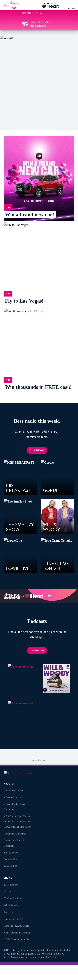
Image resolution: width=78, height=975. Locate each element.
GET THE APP (37, 650)
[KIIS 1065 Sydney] (18, 5)
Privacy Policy (11, 852)
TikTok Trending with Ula (16, 939)
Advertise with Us (12, 797)
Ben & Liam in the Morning (17, 932)
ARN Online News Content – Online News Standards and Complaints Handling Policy (18, 821)
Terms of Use (10, 859)
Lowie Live (9, 912)
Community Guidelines (15, 833)
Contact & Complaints (14, 790)
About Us (9, 784)
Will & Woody (11, 905)
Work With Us (11, 866)
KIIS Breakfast (11, 884)
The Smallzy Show (13, 898)
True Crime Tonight (13, 919)
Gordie (7, 891)
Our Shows (37, 450)
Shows (8, 878)
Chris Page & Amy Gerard (16, 925)
